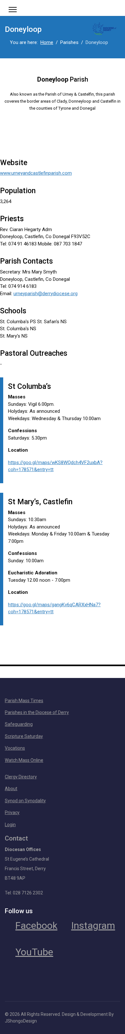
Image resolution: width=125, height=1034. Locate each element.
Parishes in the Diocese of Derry (37, 712)
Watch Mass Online (24, 760)
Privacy (12, 812)
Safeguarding (19, 724)
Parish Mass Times (24, 700)
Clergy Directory (21, 776)
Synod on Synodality (25, 800)
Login (10, 824)
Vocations (15, 748)
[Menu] (13, 9)
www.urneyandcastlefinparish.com (36, 173)
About (11, 788)
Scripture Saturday (24, 736)
